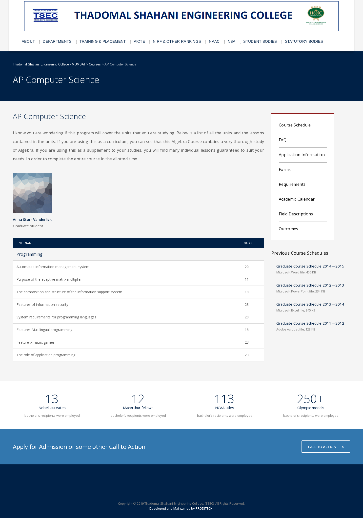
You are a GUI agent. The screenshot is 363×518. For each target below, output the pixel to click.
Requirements (292, 184)
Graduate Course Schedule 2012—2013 (310, 285)
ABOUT (28, 41)
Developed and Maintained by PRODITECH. (181, 508)
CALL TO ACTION (322, 446)
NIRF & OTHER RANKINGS (177, 41)
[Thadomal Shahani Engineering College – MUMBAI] (181, 16)
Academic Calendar (297, 199)
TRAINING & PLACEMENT (103, 41)
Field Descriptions (296, 214)
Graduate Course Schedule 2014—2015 (310, 266)
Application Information (302, 154)
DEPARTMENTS (57, 41)
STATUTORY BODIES (304, 41)
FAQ (282, 140)
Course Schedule (295, 125)
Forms (285, 169)
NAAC (214, 41)
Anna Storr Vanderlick (32, 219)
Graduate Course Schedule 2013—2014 (310, 304)
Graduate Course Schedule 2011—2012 (310, 323)
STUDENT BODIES (260, 41)
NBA (232, 41)
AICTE (139, 41)
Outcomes (288, 228)
